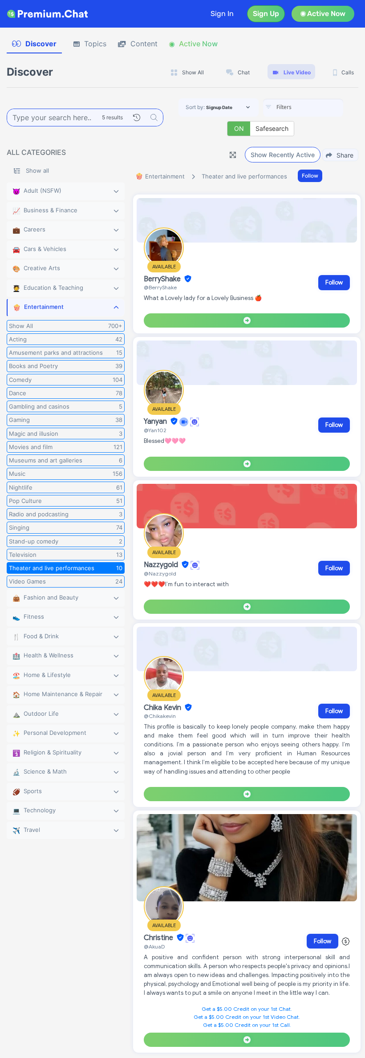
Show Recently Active (283, 154)
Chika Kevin (163, 707)
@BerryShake (160, 287)
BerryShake (163, 279)
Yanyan (156, 421)
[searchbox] (316, 107)
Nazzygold (162, 564)
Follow (310, 175)
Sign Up (266, 13)
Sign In (222, 13)
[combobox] (303, 108)
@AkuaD (154, 946)
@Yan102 (155, 430)
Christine (159, 937)
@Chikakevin (160, 716)
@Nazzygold (160, 573)
